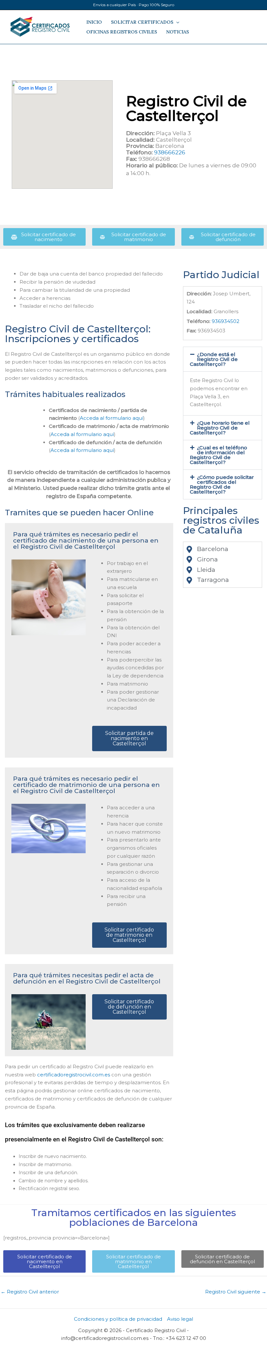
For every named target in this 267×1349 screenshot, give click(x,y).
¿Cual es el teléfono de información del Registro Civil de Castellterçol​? (218, 454)
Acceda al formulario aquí (111, 418)
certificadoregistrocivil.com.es (73, 1075)
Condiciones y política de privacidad (118, 1319)
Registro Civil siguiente (235, 1292)
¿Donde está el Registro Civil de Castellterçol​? (214, 359)
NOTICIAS (177, 32)
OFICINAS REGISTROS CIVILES (121, 32)
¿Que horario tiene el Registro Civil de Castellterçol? (220, 428)
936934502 (225, 321)
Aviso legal (180, 1319)
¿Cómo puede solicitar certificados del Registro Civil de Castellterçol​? (222, 484)
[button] (222, 359)
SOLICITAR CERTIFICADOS (142, 22)
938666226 (169, 152)
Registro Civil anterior (30, 1292)
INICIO (94, 22)
